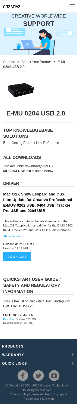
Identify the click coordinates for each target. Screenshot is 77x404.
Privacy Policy (19, 394)
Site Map (48, 398)
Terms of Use (40, 394)
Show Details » (13, 236)
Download (17, 256)
